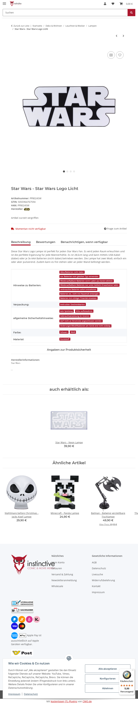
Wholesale (57, 586)
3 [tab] (71, 171)
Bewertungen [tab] (45, 242)
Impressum (14, 694)
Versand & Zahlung (62, 574)
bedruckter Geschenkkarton (72, 304)
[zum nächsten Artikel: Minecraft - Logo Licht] (123, 35)
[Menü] (133, 671)
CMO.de (87, 701)
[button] (105, 3)
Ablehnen (107, 688)
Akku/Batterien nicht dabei (72, 272)
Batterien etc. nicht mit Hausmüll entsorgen (79, 294)
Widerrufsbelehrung (103, 580)
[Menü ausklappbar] (4, 2)
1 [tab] (64, 171)
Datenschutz (31, 694)
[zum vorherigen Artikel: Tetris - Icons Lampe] (116, 35)
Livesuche (97, 574)
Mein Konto (57, 562)
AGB (94, 562)
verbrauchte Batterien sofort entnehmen (78, 289)
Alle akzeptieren (107, 668)
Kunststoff (64, 339)
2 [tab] (67, 171)
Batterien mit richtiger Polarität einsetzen (78, 298)
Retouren (56, 568)
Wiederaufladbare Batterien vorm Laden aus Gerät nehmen (86, 281)
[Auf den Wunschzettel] (120, 55)
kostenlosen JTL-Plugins (64, 701)
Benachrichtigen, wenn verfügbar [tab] (84, 242)
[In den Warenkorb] (13, 47)
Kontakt (96, 586)
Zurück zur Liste (21, 25)
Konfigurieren (108, 678)
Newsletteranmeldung (64, 580)
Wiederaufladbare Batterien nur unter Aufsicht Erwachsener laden (89, 285)
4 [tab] (74, 171)
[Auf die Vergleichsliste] (111, 55)
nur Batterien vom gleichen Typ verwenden (79, 276)
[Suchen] (131, 12)
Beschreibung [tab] (21, 242)
